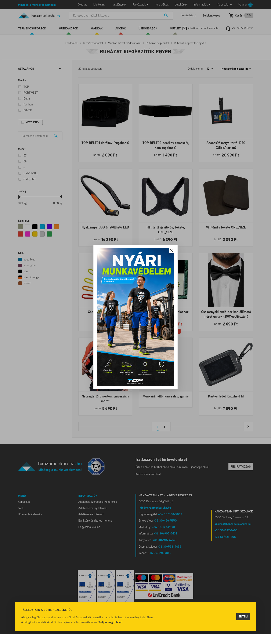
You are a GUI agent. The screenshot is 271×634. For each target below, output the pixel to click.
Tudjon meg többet (110, 622)
